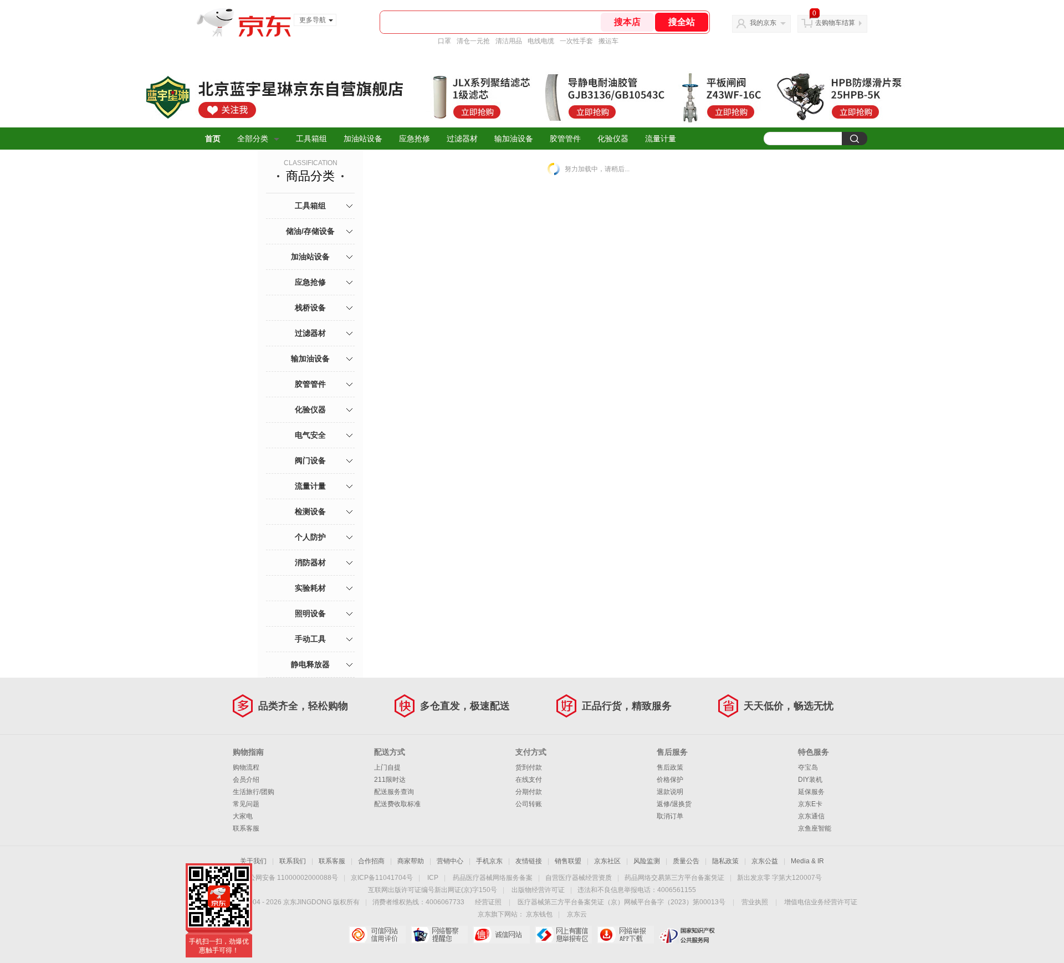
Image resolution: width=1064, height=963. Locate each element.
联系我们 (292, 861)
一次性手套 (576, 41)
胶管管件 (565, 138)
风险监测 (646, 861)
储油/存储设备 (310, 231)
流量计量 (660, 138)
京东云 (577, 914)
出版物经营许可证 (538, 890)
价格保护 (670, 779)
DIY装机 (810, 779)
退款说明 (670, 792)
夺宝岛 (808, 767)
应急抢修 (414, 138)
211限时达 (390, 779)
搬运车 (608, 41)
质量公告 (686, 861)
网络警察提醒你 (439, 935)
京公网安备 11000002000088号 (290, 878)
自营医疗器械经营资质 (578, 878)
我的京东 (763, 23)
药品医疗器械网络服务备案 (493, 878)
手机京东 (489, 861)
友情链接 (528, 861)
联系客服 (246, 828)
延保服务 (811, 792)
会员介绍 (246, 779)
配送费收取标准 (397, 804)
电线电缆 (541, 41)
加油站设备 (363, 138)
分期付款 (528, 792)
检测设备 (310, 511)
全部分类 (252, 138)
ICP (432, 878)
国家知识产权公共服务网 (687, 935)
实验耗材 (310, 587)
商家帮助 (410, 861)
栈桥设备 (310, 307)
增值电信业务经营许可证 (820, 902)
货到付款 (528, 767)
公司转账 (528, 804)
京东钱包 (539, 914)
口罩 (444, 41)
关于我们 (253, 861)
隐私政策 (725, 861)
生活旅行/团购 (253, 792)
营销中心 (450, 861)
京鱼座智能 (814, 828)
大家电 (243, 816)
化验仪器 (612, 138)
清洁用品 (508, 41)
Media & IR (807, 861)
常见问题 (246, 804)
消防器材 (310, 562)
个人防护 (310, 536)
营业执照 (754, 902)
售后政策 (670, 767)
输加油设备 (513, 138)
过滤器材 (462, 138)
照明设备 (310, 613)
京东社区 (607, 861)
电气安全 (310, 435)
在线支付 (528, 779)
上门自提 (387, 767)
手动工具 (310, 638)
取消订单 (670, 816)
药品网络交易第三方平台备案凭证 (674, 878)
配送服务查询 (394, 792)
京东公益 (764, 861)
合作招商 (371, 861)
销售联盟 (568, 861)
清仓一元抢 (473, 41)
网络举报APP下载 (625, 935)
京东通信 (811, 816)
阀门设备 (310, 460)
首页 (213, 138)
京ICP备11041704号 (382, 878)
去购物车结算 (835, 23)
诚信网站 (501, 935)
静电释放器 (310, 664)
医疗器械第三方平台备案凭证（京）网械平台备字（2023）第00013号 (621, 902)
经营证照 (488, 902)
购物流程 (246, 767)
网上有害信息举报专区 (563, 935)
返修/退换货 (674, 804)
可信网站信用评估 (377, 935)
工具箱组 (311, 138)
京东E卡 (810, 804)
